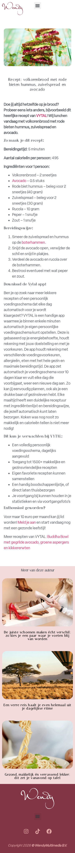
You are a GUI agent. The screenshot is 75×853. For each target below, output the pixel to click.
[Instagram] (26, 831)
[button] (37, 5)
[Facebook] (49, 831)
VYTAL (41, 115)
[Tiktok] (37, 831)
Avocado (19, 180)
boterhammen (33, 242)
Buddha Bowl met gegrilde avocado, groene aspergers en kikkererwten (36, 542)
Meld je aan (27, 522)
